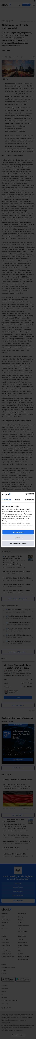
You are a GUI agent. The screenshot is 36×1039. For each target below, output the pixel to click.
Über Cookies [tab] (29, 499)
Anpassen (17, 538)
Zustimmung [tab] (6, 499)
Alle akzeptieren (18, 532)
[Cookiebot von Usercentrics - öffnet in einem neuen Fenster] (25, 494)
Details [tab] (17, 499)
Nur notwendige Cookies (18, 543)
